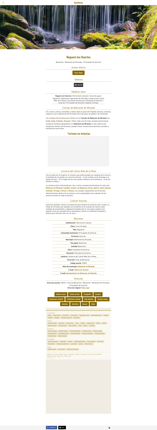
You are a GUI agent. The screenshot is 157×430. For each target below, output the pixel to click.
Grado (48, 121)
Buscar (84, 304)
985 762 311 (78, 85)
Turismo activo (102, 299)
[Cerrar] (3, 3)
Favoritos (75, 304)
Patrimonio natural (73, 299)
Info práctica (88, 299)
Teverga (67, 121)
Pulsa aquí (85, 288)
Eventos (98, 294)
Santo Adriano (105, 188)
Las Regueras (82, 188)
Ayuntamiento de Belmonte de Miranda (81, 273)
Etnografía (87, 294)
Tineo (74, 121)
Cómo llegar (78, 73)
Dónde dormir (75, 294)
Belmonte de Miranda (54, 188)
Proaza (90, 188)
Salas (53, 121)
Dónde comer (61, 294)
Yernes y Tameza (67, 191)
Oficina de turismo (81, 270)
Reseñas (65, 304)
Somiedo (59, 121)
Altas (93, 304)
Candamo (66, 188)
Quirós (96, 188)
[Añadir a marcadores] (109, 428)
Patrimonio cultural (56, 299)
